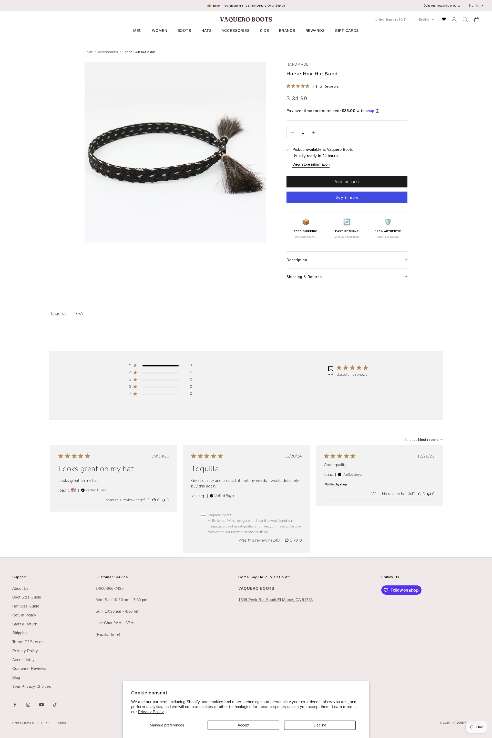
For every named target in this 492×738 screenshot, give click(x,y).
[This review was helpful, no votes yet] (154, 500)
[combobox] (423, 439)
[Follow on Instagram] (28, 704)
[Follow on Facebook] (14, 704)
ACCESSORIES (236, 30)
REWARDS (315, 30)
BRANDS (287, 30)
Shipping (20, 633)
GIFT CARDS (347, 30)
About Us (20, 588)
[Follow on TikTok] (54, 704)
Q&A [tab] (78, 314)
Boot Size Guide (26, 597)
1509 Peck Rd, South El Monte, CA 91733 (275, 599)
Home (89, 52)
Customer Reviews (29, 668)
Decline (320, 725)
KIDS (264, 30)
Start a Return (24, 624)
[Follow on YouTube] (41, 704)
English (424, 19)
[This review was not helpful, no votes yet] (163, 500)
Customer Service (112, 577)
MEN (137, 30)
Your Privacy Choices (31, 686)
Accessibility (23, 659)
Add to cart (347, 181)
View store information (311, 164)
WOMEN (159, 30)
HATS (206, 30)
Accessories (107, 52)
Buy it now (346, 197)
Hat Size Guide (25, 606)
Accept (243, 725)
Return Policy (24, 615)
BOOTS (184, 30)
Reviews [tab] (57, 314)
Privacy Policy (151, 712)
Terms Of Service (28, 642)
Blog (16, 677)
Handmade (297, 64)
